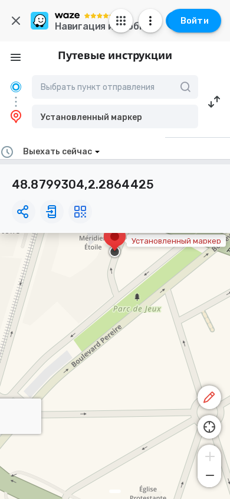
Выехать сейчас (57, 152)
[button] (115, 116)
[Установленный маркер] (114, 242)
